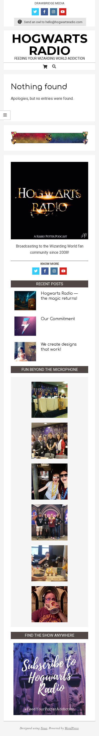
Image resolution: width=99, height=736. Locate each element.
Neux (44, 728)
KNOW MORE (49, 264)
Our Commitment (58, 319)
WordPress (72, 728)
